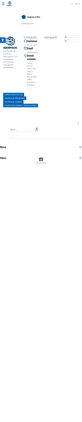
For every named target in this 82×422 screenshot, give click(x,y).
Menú (3, 147)
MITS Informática (61, 115)
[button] (3, 40)
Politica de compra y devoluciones (21, 105)
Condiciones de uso (14, 94)
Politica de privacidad (15, 98)
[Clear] (36, 129)
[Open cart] (76, 3)
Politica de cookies (13, 102)
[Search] (11, 135)
